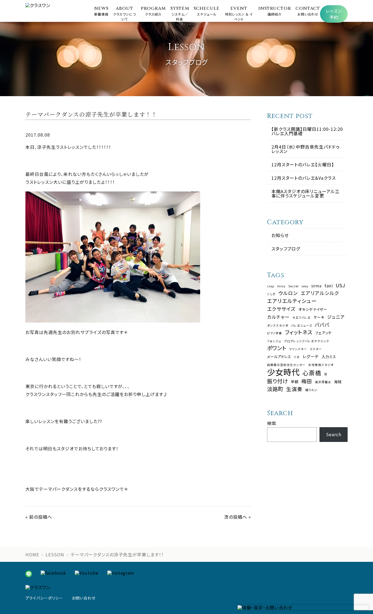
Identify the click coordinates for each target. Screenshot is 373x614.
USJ (340, 285)
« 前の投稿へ (38, 516)
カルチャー (278, 317)
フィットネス (298, 332)
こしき (271, 294)
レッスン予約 (334, 13)
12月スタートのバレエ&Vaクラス (303, 178)
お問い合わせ (84, 598)
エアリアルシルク (320, 293)
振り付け (277, 380)
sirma (316, 286)
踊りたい (311, 390)
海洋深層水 (323, 382)
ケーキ (318, 317)
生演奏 (294, 389)
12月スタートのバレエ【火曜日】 (302, 164)
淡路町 (275, 388)
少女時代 (283, 372)
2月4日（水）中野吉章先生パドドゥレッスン (305, 148)
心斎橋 (312, 373)
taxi (328, 286)
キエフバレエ (301, 317)
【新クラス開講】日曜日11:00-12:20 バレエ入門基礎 (307, 131)
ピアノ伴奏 (274, 333)
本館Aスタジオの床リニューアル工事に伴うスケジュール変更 (305, 193)
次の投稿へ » (237, 516)
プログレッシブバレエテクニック (306, 341)
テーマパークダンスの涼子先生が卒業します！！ (117, 554)
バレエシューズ (301, 325)
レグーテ (311, 356)
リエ (297, 357)
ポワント (276, 347)
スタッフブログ (285, 248)
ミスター (316, 349)
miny (281, 286)
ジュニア (336, 317)
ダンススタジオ (277, 325)
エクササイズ (281, 308)
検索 (271, 423)
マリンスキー (298, 349)
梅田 (306, 381)
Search (333, 434)
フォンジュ (274, 341)
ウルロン (288, 293)
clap (270, 286)
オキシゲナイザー (312, 309)
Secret (293, 286)
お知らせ (280, 235)
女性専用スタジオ (321, 365)
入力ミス (329, 356)
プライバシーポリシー (44, 598)
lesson (55, 554)
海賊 (338, 381)
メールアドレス (279, 356)
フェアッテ (323, 333)
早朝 (294, 381)
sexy (305, 286)
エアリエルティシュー (292, 300)
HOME (32, 554)
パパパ (322, 324)
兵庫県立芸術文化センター (286, 365)
